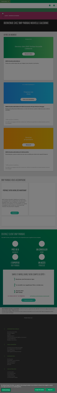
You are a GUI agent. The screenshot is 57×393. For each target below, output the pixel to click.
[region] (28, 388)
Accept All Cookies (39, 389)
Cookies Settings (6, 390)
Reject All (50, 389)
